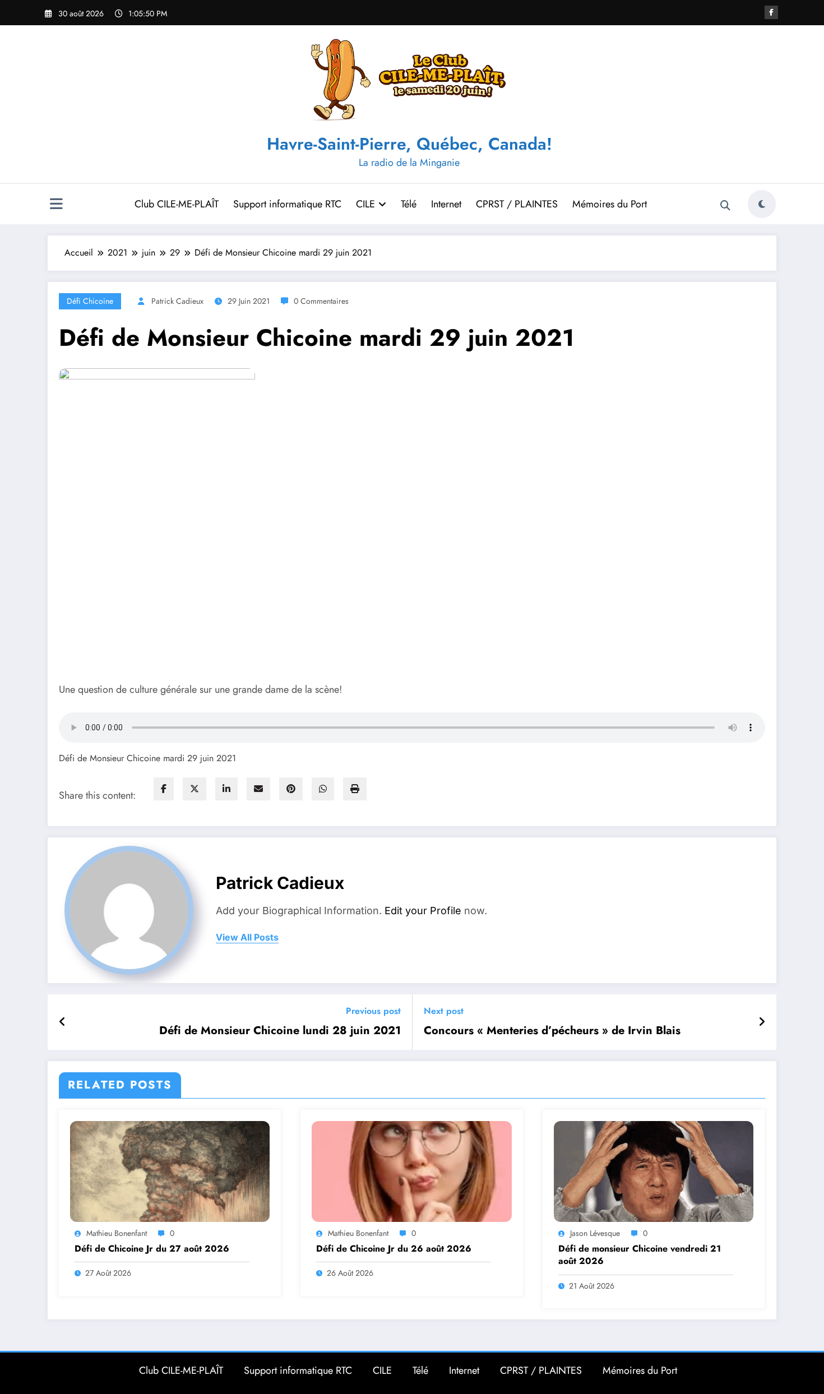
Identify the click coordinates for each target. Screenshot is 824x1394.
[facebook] (164, 788)
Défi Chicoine (90, 301)
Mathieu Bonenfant (116, 1233)
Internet (446, 204)
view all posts (247, 937)
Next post (444, 1011)
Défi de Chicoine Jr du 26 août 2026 (393, 1249)
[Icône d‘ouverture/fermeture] (56, 205)
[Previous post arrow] (62, 1022)
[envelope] (258, 788)
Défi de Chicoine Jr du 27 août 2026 (152, 1249)
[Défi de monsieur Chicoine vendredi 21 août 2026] (653, 1170)
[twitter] (194, 788)
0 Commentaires (321, 301)
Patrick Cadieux (177, 301)
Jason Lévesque (595, 1233)
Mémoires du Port (609, 204)
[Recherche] (725, 206)
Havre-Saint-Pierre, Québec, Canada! (409, 144)
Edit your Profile (423, 910)
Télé (408, 204)
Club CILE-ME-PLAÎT (177, 204)
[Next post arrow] (761, 1022)
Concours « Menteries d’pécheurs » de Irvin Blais (552, 1031)
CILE (365, 204)
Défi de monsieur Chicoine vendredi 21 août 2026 (639, 1255)
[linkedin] (226, 788)
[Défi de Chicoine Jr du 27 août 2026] (170, 1170)
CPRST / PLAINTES (517, 204)
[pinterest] (291, 788)
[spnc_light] (762, 204)
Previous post (373, 1011)
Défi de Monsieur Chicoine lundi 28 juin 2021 (280, 1031)
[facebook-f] (771, 12)
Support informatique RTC (287, 204)
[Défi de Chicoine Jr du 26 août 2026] (411, 1170)
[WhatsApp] (323, 788)
